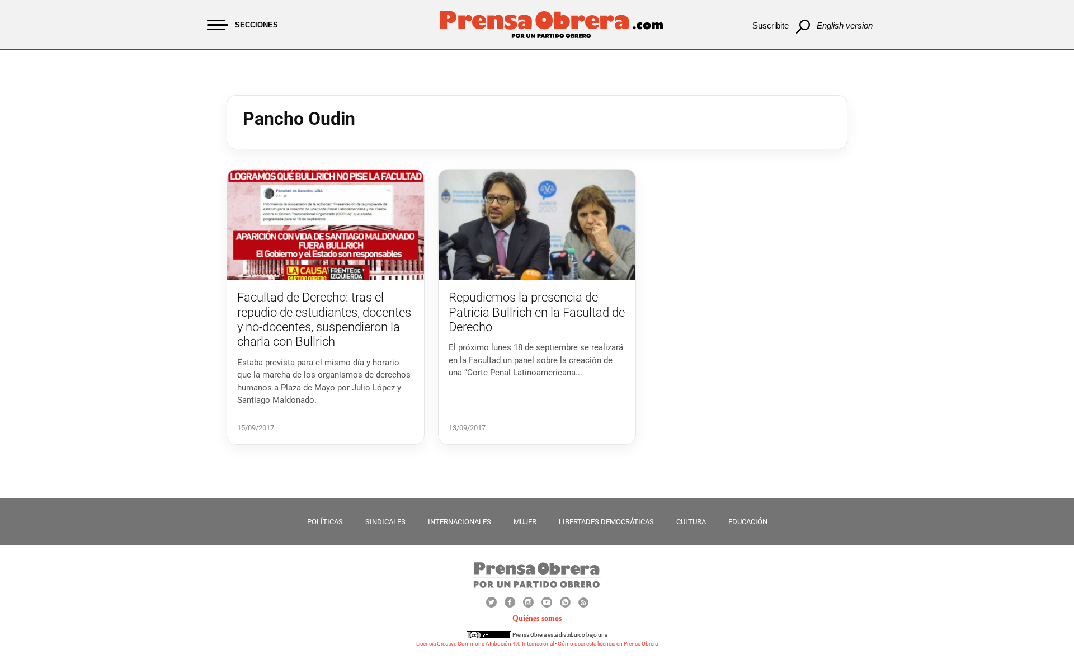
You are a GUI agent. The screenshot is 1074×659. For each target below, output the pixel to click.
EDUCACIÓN (747, 521)
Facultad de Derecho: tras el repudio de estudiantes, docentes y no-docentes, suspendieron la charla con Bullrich (324, 319)
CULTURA (691, 521)
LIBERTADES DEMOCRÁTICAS (606, 521)
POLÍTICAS (325, 521)
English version (845, 25)
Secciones (256, 25)
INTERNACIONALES (459, 521)
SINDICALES (385, 521)
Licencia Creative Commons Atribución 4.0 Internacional (485, 644)
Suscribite (770, 25)
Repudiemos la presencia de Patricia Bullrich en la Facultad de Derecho (537, 312)
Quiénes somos (537, 618)
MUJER (525, 521)
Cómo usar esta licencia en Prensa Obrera (608, 644)
